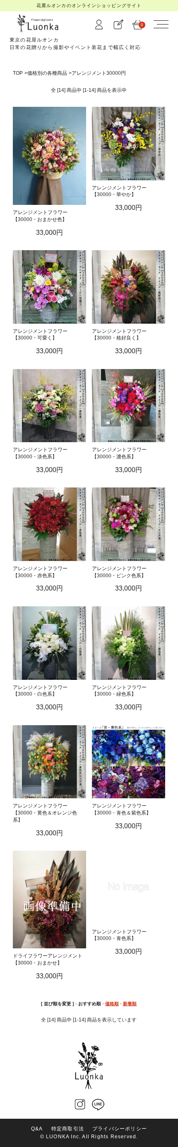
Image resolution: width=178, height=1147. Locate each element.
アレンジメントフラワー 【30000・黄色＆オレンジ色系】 (45, 813)
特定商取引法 (67, 1129)
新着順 (130, 1003)
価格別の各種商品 (47, 73)
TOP (18, 73)
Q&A (37, 1129)
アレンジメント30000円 (99, 73)
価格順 (112, 1003)
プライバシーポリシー (119, 1129)
